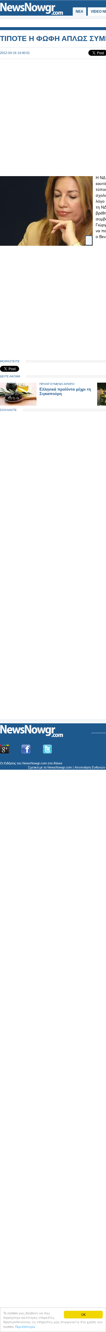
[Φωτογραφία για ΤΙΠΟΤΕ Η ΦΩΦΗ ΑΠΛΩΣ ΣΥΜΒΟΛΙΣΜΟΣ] (88, 238)
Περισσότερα (25, 1326)
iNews (58, 763)
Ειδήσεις (10, 763)
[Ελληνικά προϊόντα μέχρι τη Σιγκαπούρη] (18, 404)
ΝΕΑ (79, 11)
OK (83, 1314)
